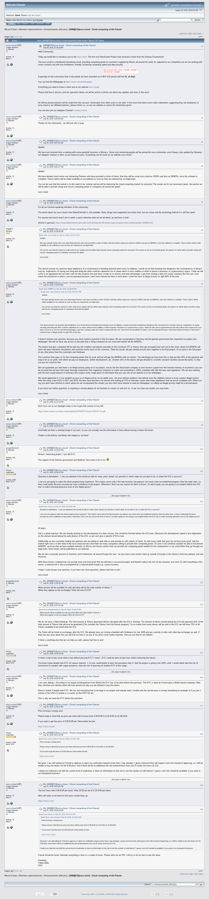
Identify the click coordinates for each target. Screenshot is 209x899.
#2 (202, 118)
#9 (202, 425)
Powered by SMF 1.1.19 (90, 894)
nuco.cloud (11, 45)
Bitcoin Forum (11, 29)
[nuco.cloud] (11, 64)
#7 (202, 284)
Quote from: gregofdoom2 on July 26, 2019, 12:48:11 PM (60, 609)
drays (8, 470)
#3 (202, 142)
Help (19, 24)
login (29, 15)
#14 (201, 605)
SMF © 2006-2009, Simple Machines (114, 894)
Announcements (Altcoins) (55, 29)
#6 (202, 230)
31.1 (34, 20)
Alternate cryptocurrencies (30, 29)
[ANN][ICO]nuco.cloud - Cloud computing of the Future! (95, 29)
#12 (201, 501)
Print (200, 36)
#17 (201, 706)
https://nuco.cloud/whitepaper (79, 82)
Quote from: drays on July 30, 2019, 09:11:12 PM (57, 814)
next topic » (198, 33)
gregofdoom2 (12, 448)
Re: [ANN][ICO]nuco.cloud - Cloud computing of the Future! (71, 117)
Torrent (39, 20)
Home (11, 24)
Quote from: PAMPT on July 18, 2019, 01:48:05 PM (57, 289)
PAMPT (9, 229)
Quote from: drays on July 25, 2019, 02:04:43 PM (57, 506)
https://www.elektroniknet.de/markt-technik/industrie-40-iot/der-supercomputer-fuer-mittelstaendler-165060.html (104, 223)
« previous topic (185, 33)
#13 (201, 582)
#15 (201, 653)
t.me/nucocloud (80, 110)
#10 (201, 449)
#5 (202, 202)
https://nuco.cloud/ (46, 726)
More (48, 24)
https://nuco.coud (46, 801)
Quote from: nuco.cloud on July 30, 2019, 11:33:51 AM (59, 739)
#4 (202, 166)
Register (40, 24)
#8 (202, 401)
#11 (201, 471)
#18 (201, 734)
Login (32, 24)
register (37, 15)
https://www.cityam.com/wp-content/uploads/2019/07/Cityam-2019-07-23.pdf (71, 411)
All (21, 37)
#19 (201, 785)
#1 (202, 46)
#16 (201, 677)
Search (25, 24)
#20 (201, 809)
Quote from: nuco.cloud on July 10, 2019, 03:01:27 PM (59, 235)
